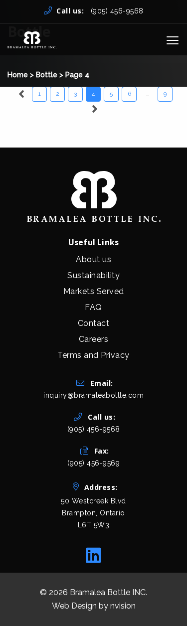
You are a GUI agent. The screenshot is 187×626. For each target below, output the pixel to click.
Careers (94, 339)
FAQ (93, 307)
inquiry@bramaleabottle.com (93, 395)
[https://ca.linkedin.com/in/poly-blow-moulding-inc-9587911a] (93, 555)
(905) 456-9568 (100, 11)
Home (17, 75)
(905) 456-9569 (93, 463)
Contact (94, 323)
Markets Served (93, 291)
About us (93, 259)
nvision (123, 606)
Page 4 (77, 75)
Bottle (46, 75)
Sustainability (93, 275)
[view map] (93, 533)
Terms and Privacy (93, 355)
